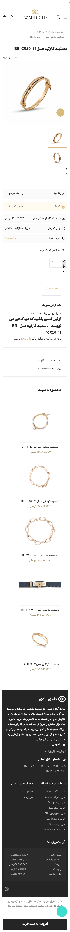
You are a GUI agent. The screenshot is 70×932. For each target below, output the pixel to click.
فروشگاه (42, 32)
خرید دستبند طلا (56, 819)
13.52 (57, 207)
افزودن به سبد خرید (35, 924)
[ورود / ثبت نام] (11, 17)
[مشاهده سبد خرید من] (4, 17)
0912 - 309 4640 (56, 771)
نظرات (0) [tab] (52, 289)
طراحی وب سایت (47, 906)
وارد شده (26, 339)
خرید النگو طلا (57, 808)
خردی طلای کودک (55, 830)
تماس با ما (27, 792)
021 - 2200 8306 (33, 766)
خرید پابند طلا (57, 824)
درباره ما (28, 797)
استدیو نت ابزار (15, 906)
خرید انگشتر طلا (56, 792)
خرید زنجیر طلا (57, 803)
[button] (15, 57)
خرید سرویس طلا (55, 814)
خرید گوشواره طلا (55, 797)
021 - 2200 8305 (56, 766)
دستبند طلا (11, 238)
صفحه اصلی (57, 32)
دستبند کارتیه (45, 361)
